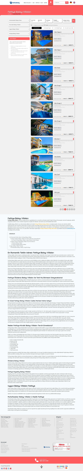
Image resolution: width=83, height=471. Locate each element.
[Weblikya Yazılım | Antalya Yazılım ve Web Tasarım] (41, 466)
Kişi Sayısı (48, 21)
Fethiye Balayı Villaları (32, 421)
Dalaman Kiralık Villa (59, 425)
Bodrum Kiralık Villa (73, 422)
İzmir (71, 433)
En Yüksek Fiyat (58, 28)
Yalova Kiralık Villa (73, 428)
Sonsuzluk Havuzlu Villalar (5, 418)
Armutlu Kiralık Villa (59, 430)
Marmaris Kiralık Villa (60, 424)
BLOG (42, 2)
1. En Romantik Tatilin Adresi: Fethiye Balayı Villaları (20, 237)
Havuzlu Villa (44, 419)
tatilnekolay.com (71, 228)
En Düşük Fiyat (47, 28)
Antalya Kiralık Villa (59, 418)
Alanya (57, 421)
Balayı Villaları (3, 422)
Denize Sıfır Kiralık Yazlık (46, 420)
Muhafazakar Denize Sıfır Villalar (20, 422)
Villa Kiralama (30, 423)
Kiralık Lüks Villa (31, 425)
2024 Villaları (17, 420)
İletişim (23, 445)
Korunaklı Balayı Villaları (32, 418)
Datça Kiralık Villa (59, 427)
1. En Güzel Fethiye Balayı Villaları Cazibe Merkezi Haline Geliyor (25, 240)
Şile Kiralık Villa (58, 431)
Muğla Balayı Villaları (31, 422)
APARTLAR (37, 2)
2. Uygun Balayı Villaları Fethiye (16, 246)
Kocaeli (71, 434)
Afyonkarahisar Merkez (60, 438)
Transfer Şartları (3, 452)
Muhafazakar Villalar (4, 421)
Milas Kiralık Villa (73, 424)
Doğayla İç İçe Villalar (4, 425)
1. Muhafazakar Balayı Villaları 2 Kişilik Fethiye (20, 247)
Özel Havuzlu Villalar (18, 419)
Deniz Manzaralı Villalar (5, 423)
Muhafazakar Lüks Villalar (19, 421)
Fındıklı (57, 437)
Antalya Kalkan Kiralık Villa (46, 424)
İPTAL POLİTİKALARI (25, 446)
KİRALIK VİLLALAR (27, 2)
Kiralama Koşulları (4, 451)
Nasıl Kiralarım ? (24, 443)
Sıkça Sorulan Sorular (4, 445)
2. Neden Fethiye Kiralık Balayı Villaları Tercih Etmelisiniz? (22, 241)
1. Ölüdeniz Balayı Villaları (16, 243)
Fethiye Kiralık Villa (59, 422)
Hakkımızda (3, 443)
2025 (33, 2)
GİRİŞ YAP (50, 3)
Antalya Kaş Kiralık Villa (46, 425)
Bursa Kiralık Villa (73, 431)
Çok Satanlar (37, 28)
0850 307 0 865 (44, 461)
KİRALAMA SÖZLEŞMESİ (5, 448)
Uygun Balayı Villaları (31, 419)
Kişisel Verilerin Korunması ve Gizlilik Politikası (29, 448)
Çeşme (57, 434)
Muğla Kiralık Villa (73, 421)
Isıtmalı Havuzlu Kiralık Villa (32, 424)
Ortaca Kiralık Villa (73, 425)
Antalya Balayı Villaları (32, 420)
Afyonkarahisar (72, 437)
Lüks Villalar (3, 419)
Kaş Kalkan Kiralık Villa (46, 423)
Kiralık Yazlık (44, 418)
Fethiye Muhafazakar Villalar (19, 424)
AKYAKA (57, 428)
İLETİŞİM (45, 2)
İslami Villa (43, 421)
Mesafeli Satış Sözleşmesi (5, 449)
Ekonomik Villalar (4, 420)
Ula (70, 427)
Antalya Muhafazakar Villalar (19, 423)
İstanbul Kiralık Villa (73, 430)
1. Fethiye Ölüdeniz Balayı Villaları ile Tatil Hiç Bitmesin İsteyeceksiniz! (25, 238)
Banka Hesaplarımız (4, 446)
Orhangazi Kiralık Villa (60, 433)
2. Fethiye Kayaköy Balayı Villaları (18, 244)
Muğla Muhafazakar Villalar (19, 425)
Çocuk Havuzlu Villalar (18, 418)
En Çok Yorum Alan (69, 28)
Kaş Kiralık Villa (72, 418)
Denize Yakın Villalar (4, 424)
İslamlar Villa (44, 422)
